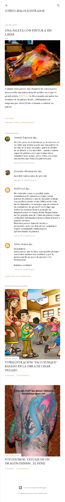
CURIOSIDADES (27, 122)
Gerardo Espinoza (23, 137)
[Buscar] (58, 5)
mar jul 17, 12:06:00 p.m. (24, 236)
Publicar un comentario (18, 276)
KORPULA (19, 188)
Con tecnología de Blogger (34, 487)
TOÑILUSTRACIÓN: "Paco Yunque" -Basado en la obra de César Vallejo (31, 366)
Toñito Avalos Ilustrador (25, 11)
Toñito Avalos (21, 244)
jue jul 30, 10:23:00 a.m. (24, 163)
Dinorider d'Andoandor (25, 171)
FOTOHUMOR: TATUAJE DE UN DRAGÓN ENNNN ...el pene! (27, 461)
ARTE (16, 122)
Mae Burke (42, 493)
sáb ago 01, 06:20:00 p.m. (25, 180)
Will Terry (24, 96)
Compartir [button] (9, 118)
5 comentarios (22, 375)
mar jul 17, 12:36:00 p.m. (24, 269)
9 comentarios (22, 468)
